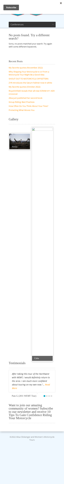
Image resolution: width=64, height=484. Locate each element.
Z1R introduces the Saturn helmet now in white (30, 82)
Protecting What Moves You (21, 110)
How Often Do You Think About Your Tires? (28, 106)
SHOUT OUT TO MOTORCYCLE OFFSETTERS (28, 78)
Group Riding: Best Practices (21, 102)
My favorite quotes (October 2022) (24, 86)
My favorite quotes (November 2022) (26, 67)
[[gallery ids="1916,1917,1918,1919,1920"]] (19, 141)
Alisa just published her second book (25, 98)
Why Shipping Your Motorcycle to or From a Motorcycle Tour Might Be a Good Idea (29, 73)
